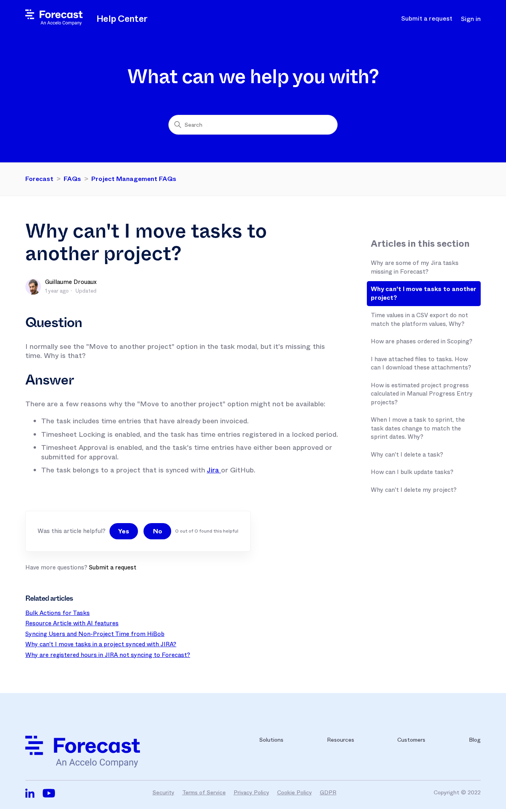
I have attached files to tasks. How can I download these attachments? (421, 363)
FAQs (72, 178)
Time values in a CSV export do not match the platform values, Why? (419, 319)
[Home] (54, 23)
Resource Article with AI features (72, 623)
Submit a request (426, 18)
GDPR (328, 792)
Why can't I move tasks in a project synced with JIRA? (100, 644)
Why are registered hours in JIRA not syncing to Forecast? (107, 655)
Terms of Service (204, 792)
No (157, 531)
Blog (475, 740)
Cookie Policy (294, 792)
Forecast (39, 178)
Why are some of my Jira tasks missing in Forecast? (415, 267)
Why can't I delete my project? (414, 489)
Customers (411, 740)
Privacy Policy (251, 792)
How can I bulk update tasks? (412, 472)
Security (163, 792)
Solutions (271, 740)
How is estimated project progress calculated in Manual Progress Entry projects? (422, 394)
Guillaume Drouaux (70, 282)
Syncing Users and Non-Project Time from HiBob (94, 634)
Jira (214, 470)
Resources (340, 740)
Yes (123, 531)
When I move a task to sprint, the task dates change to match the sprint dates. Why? (418, 428)
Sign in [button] (471, 19)
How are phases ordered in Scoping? (421, 341)
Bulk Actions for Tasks (57, 613)
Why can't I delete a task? (407, 454)
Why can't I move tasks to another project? (423, 293)
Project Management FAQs (133, 178)
